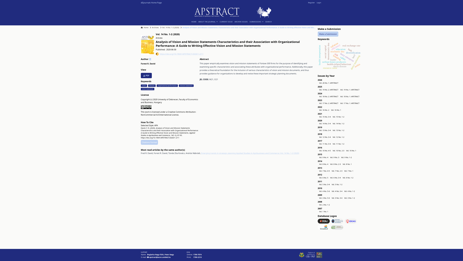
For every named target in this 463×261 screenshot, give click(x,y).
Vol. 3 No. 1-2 (349, 198)
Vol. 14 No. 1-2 (338, 123)
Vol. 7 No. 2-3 (337, 171)
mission (151, 86)
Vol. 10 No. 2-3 (338, 150)
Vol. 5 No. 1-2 (337, 184)
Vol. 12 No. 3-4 (325, 137)
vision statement (147, 89)
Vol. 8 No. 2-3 (335, 164)
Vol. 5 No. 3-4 (324, 184)
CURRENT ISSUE (226, 22)
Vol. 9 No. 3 (334, 157)
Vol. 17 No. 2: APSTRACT (328, 103)
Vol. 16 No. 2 (324, 110)
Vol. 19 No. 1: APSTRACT (349, 90)
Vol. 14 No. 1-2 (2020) (170, 27)
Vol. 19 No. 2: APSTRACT (328, 90)
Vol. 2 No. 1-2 (324, 205)
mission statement (186, 86)
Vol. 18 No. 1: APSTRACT (349, 96)
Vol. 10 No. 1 (351, 150)
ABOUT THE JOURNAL (206, 22)
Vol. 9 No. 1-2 (346, 157)
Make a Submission (328, 34)
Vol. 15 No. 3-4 (325, 117)
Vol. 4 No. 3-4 (337, 191)
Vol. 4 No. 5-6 (324, 191)
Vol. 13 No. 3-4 (325, 130)
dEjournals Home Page (151, 2)
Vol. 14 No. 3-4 (325, 123)
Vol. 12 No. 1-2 (338, 137)
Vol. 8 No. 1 (347, 164)
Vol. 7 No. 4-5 (324, 171)
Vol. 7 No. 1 (348, 171)
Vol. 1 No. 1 (323, 211)
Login (319, 2)
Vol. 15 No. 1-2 (338, 117)
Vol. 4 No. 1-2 (349, 191)
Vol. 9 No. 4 (323, 157)
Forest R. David (148, 63)
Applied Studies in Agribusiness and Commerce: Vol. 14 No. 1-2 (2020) (267, 153)
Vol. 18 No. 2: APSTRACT (328, 96)
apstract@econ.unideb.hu (160, 257)
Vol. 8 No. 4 (323, 164)
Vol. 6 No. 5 (323, 178)
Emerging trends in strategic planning (218, 153)
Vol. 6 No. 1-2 (348, 178)
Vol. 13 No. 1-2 (338, 130)
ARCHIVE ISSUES (241, 22)
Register (311, 2)
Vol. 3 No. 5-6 (324, 198)
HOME (193, 22)
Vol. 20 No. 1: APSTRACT (328, 83)
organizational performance (167, 86)
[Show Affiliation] (150, 59)
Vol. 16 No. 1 (336, 110)
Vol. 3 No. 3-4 (337, 198)
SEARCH (268, 22)
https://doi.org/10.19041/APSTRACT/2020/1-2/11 (181, 54)
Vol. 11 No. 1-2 (338, 144)
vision (144, 86)
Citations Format (149, 142)
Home (146, 27)
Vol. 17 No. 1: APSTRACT (349, 103)
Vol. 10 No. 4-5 (325, 150)
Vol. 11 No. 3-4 (325, 144)
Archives (155, 27)
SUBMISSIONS (255, 22)
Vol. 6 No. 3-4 (335, 178)
